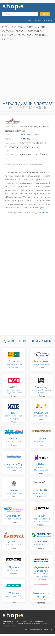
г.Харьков (7, 35)
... (16, 39)
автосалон (41, 596)
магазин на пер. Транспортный (41, 572)
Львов (19, 31)
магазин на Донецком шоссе (41, 390)
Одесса (6, 31)
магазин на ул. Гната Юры (13, 596)
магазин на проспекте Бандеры (14, 416)
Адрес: (8, 138)
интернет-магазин (14, 362)
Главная (27, 20)
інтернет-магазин (41, 362)
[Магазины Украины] (13, 6)
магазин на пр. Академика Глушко (14, 390)
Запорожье (34, 31)
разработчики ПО (14, 568)
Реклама (37, 20)
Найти (45, 14)
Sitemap (46, 629)
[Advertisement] (27, 70)
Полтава (44, 212)
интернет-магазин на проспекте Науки (41, 519)
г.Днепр (6, 39)
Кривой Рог (24, 35)
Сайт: (7, 134)
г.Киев (30, 27)
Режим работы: (9, 152)
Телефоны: (10, 143)
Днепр (41, 27)
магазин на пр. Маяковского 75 (41, 467)
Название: (10, 126)
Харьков (17, 27)
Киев (4, 27)
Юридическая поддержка (33, 629)
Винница (40, 35)
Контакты (47, 20)
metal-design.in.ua (28, 134)
